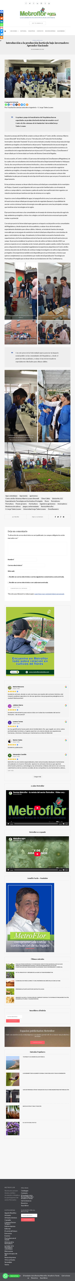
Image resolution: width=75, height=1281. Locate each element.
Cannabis (8, 1220)
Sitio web (11, 571)
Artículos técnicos (11, 1218)
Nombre (11, 559)
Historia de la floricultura (9, 1242)
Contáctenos (37, 1042)
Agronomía (23, 496)
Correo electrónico (15, 565)
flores (47, 501)
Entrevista (8, 1233)
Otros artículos (38, 40)
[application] (37, 808)
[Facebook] (14, 105)
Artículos (8, 1215)
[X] (16, 105)
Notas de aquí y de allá (11, 1254)
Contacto (40, 31)
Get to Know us (37, 23)
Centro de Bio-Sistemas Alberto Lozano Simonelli (22, 498)
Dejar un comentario (37, 516)
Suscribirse (61, 31)
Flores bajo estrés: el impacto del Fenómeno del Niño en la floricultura (38, 980)
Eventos (7, 1236)
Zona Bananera (53, 509)
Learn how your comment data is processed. (49, 594)
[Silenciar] (64, 824)
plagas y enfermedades (31, 506)
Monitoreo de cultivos (13, 506)
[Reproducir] (8, 824)
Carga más (37, 777)
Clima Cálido (45, 498)
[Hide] (0, 40)
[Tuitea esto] (58, 517)
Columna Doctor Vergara (10, 1223)
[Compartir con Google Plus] (61, 517)
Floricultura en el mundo (10, 1239)
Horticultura (33, 504)
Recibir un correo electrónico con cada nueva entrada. (28, 582)
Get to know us (26, 1201)
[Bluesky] (22, 105)
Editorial (23, 31)
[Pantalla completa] (67, 824)
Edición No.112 (57, 498)
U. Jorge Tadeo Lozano (13, 509)
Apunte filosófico (10, 1213)
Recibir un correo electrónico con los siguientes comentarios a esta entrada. (36, 577)
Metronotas (9, 1251)
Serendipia (8, 1262)
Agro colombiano (11, 496)
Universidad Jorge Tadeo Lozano (34, 509)
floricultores (55, 501)
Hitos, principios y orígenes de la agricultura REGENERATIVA (34, 972)
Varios (7, 1265)
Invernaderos (62, 504)
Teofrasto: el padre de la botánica (34, 1057)
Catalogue (24, 1191)
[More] (27, 105)
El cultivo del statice (29, 1122)
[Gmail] (11, 105)
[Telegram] (24, 105)
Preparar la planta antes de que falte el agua (30, 989)
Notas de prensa (10, 1257)
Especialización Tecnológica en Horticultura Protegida (23, 501)
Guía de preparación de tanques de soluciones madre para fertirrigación (46, 1089)
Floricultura (9, 504)
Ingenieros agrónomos (47, 504)
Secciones (13, 31)
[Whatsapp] (6, 105)
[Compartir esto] (55, 517)
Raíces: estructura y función (32, 1106)
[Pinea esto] (63, 517)
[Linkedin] (8, 105)
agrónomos (34, 496)
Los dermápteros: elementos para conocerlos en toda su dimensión (44, 1073)
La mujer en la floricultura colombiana (9, 1247)
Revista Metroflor (47, 506)
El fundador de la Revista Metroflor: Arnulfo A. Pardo (27, 1196)
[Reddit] (19, 105)
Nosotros (31, 31)
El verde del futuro (11, 1231)
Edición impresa (50, 31)
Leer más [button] (11, 770)
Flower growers (21, 504)
